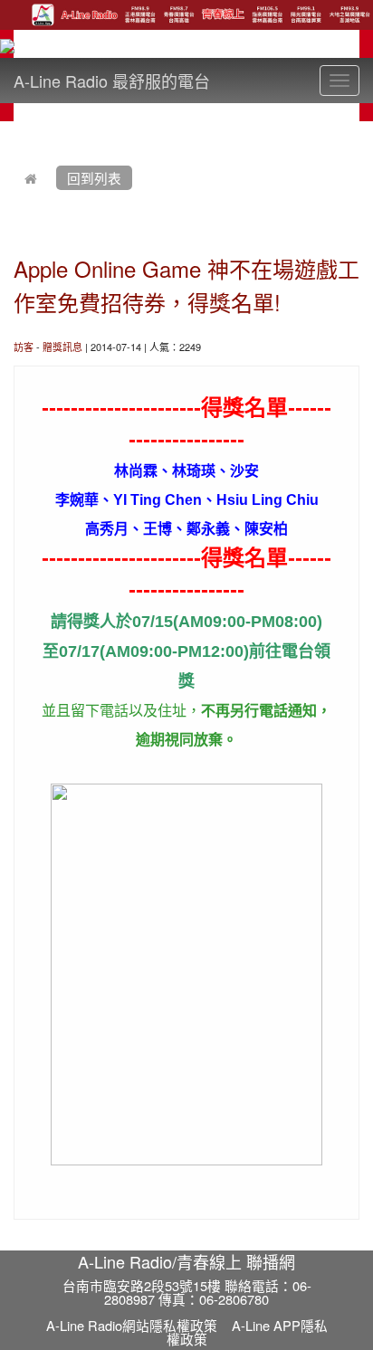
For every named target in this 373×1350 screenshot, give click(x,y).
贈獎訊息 (62, 346)
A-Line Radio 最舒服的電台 (112, 80)
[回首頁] (31, 178)
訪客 (23, 346)
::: (18, 132)
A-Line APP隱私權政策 (247, 1332)
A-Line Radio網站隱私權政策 (131, 1325)
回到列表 (94, 177)
